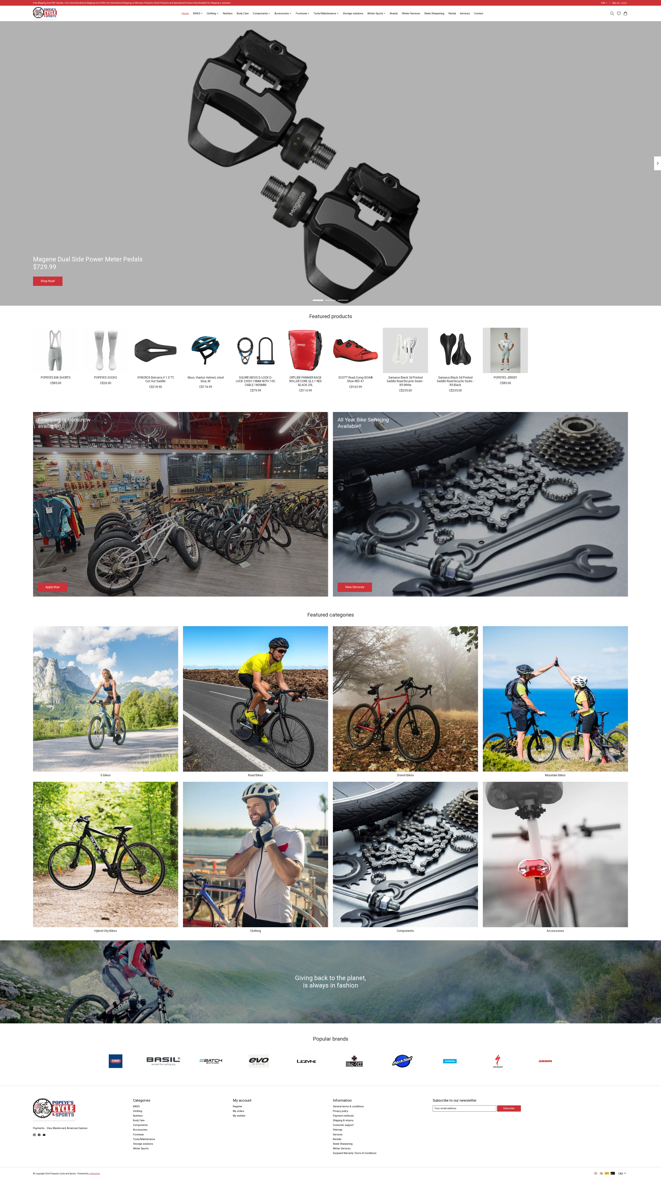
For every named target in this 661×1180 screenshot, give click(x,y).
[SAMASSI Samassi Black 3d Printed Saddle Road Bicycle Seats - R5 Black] (455, 350)
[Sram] (545, 1061)
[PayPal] (607, 1173)
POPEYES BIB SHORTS (56, 377)
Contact (478, 13)
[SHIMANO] (449, 1061)
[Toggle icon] (612, 13)
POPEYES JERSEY (505, 377)
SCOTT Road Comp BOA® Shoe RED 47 (355, 379)
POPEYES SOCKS (105, 377)
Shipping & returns (343, 1120)
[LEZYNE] (306, 1061)
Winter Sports (141, 1148)
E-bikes (106, 775)
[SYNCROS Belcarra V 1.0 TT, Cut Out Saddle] (155, 350)
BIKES (136, 1106)
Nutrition (228, 13)
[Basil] (163, 1061)
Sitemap (337, 1129)
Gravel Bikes (405, 775)
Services (465, 13)
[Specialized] (497, 1061)
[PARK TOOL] (402, 1061)
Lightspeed (94, 1173)
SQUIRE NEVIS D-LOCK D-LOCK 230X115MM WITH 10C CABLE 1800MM (255, 381)
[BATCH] (211, 1061)
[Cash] (596, 1173)
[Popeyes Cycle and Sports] (45, 13)
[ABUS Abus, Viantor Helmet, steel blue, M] (205, 350)
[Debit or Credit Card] (613, 1173)
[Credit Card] (601, 1173)
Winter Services (411, 13)
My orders (238, 1111)
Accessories (555, 931)
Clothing (255, 931)
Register (237, 1106)
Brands (394, 13)
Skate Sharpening (434, 13)
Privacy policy (340, 1111)
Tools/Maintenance (144, 1139)
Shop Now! (48, 281)
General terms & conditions (348, 1106)
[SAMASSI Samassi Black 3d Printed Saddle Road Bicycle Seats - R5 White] (405, 350)
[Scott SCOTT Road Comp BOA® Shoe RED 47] (355, 350)
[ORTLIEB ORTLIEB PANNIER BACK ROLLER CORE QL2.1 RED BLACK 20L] (305, 350)
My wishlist (239, 1115)
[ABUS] (115, 1061)
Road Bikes (255, 775)
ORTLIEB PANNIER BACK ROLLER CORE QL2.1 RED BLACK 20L (305, 381)
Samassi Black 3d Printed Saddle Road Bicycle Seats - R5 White (405, 381)
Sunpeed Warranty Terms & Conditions (354, 1153)
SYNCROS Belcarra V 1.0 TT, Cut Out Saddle (155, 379)
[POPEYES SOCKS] (105, 350)
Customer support (343, 1125)
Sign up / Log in (619, 3)
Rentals (337, 1139)
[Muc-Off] (354, 1061)
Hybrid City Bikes (105, 931)
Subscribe (509, 1108)
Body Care (243, 13)
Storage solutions (353, 13)
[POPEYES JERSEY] (505, 350)
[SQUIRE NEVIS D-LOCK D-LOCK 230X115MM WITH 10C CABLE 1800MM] (255, 350)
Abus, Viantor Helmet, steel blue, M (205, 379)
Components (405, 931)
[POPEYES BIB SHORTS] (55, 350)
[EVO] (258, 1061)
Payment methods (343, 1115)
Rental (452, 13)
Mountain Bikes (555, 775)
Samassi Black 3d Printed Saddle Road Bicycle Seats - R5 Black (455, 381)
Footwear (138, 1134)
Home (185, 13)
